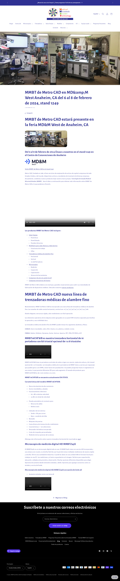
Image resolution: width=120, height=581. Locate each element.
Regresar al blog (61, 498)
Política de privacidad (51, 574)
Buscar (71, 541)
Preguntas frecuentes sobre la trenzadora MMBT (62, 537)
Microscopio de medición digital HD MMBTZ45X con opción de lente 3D (53, 470)
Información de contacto (86, 574)
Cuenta (67, 544)
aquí (79, 439)
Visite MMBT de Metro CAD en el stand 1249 (39, 169)
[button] (28, 24)
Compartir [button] (30, 113)
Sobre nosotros (29, 537)
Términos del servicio (63, 574)
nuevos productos (68, 287)
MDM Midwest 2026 (31, 541)
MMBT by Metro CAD (16, 574)
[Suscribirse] (75, 519)
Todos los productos (57, 544)
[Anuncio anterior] (7, 3)
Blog (58, 541)
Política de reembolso (39, 574)
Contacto (64, 541)
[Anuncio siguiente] (113, 3)
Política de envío (74, 574)
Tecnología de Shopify (26, 574)
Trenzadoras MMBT (41, 537)
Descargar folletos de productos (84, 541)
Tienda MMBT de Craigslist (86, 537)
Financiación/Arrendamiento (47, 541)
